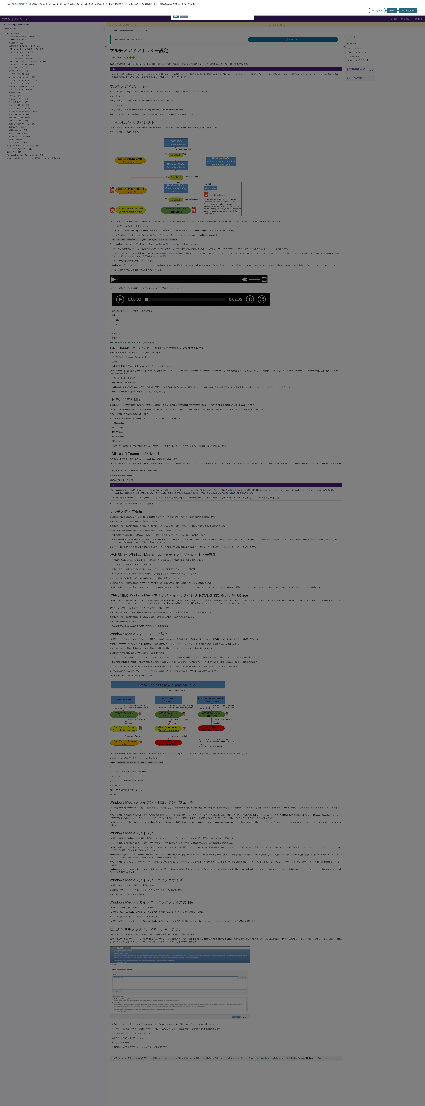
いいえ (184, 16)
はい (176, 16)
